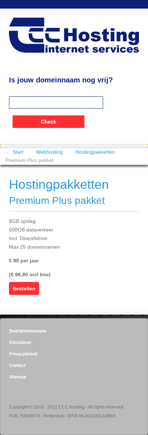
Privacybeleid (23, 354)
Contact (17, 365)
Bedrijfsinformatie (27, 331)
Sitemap (17, 376)
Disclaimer (20, 342)
